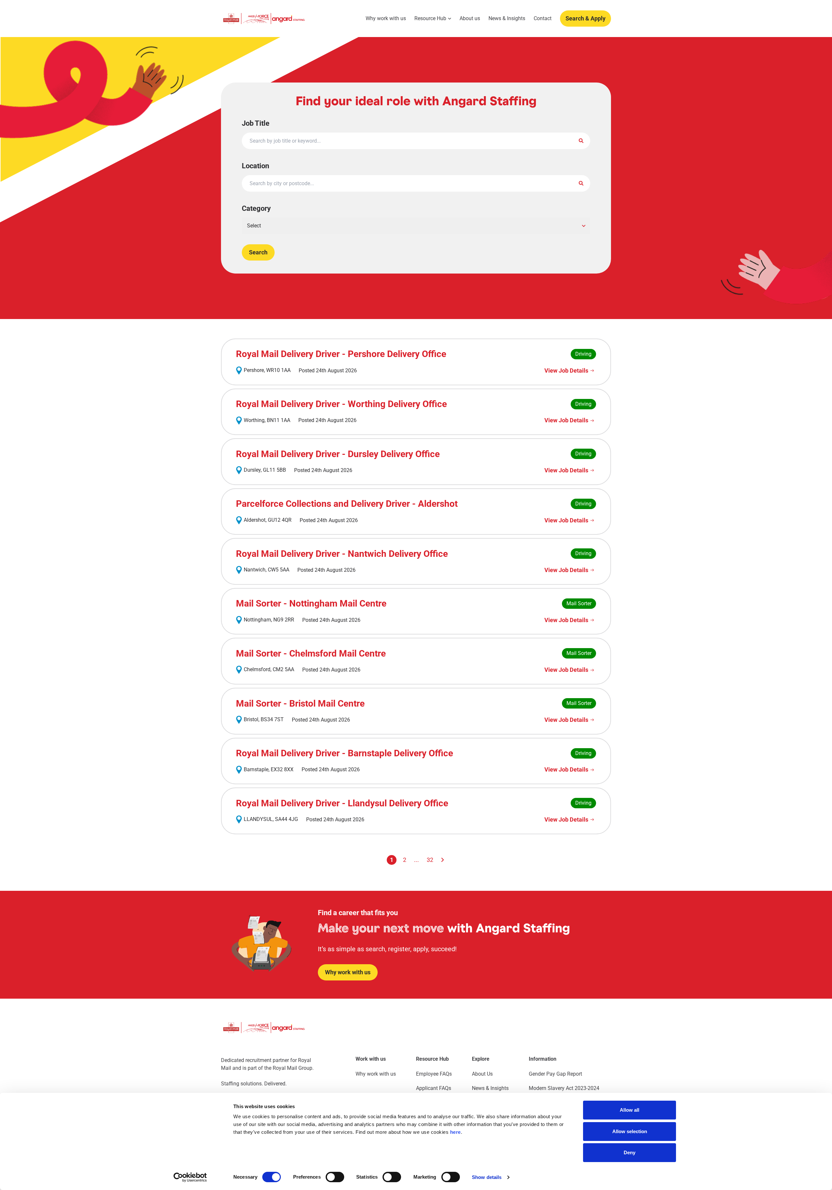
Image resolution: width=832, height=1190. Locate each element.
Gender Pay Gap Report (555, 1074)
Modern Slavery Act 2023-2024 (564, 1088)
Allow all (629, 1110)
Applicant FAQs (433, 1088)
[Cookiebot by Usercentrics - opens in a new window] (190, 1177)
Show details (486, 1177)
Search (258, 252)
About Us (482, 1074)
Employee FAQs (434, 1074)
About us (470, 18)
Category (256, 208)
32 (430, 859)
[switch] (335, 1177)
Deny (629, 1152)
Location (255, 166)
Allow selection (629, 1131)
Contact (543, 18)
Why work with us (386, 18)
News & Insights (506, 18)
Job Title (255, 123)
